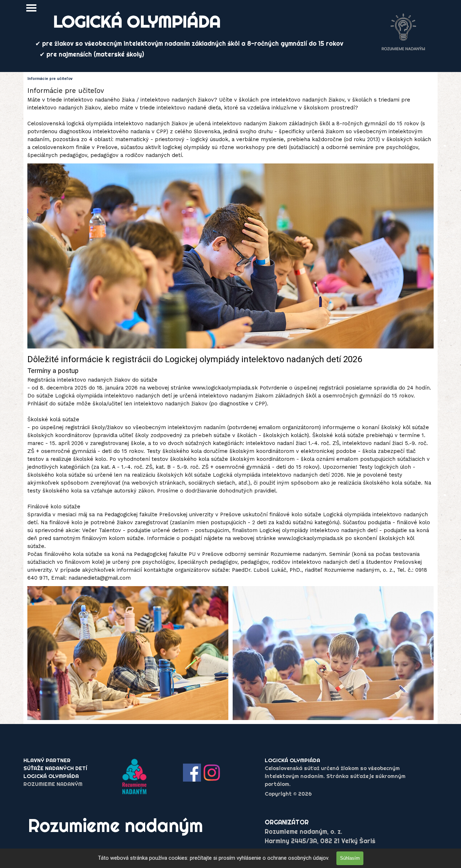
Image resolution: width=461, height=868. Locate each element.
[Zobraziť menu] (31, 8)
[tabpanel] (230, 122)
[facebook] (192, 773)
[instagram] (212, 773)
